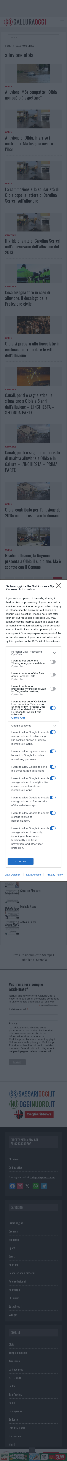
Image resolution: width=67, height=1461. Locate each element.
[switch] (53, 662)
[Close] (59, 586)
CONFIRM (20, 861)
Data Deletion (12, 874)
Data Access (33, 874)
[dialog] (33, 730)
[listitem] (33, 653)
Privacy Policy (55, 874)
